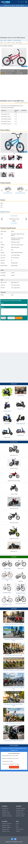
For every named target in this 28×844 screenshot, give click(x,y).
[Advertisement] (14, 21)
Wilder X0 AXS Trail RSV (20, 193)
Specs (13, 42)
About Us (17, 823)
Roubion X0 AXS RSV (8, 193)
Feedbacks (18, 831)
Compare (18, 70)
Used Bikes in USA (5, 808)
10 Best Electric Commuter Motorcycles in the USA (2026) (13, 640)
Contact (17, 827)
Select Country (19, 2)
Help (17, 825)
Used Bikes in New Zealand (7, 816)
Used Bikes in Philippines (20, 814)
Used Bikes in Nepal (19, 812)
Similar (9, 42)
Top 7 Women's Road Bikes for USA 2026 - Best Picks (14, 670)
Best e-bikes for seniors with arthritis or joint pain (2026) (13, 705)
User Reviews (19, 42)
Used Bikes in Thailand (20, 816)
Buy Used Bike (12, 5)
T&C (16, 829)
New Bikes (17, 5)
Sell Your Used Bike (14, 745)
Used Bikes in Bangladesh (20, 808)
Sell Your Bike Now (14, 767)
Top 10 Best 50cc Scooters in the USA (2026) (13, 655)
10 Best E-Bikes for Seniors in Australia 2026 (13, 723)
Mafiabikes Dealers (5, 212)
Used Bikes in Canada (6, 812)
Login (23, 1)
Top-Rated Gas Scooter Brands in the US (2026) (14, 624)
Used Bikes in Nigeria (6, 825)
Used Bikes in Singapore (6, 827)
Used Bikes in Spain (5, 829)
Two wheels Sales (14, 215)
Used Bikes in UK (5, 810)
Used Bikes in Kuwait (6, 831)
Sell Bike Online (6, 5)
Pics (5, 42)
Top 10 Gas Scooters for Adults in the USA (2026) (13, 740)
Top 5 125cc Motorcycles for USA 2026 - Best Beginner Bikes (13, 688)
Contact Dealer (14, 223)
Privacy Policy (20, 829)
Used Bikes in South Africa (6, 823)
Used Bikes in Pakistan (20, 810)
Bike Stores (22, 5)
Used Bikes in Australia (6, 814)
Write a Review (19, 73)
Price (2, 42)
